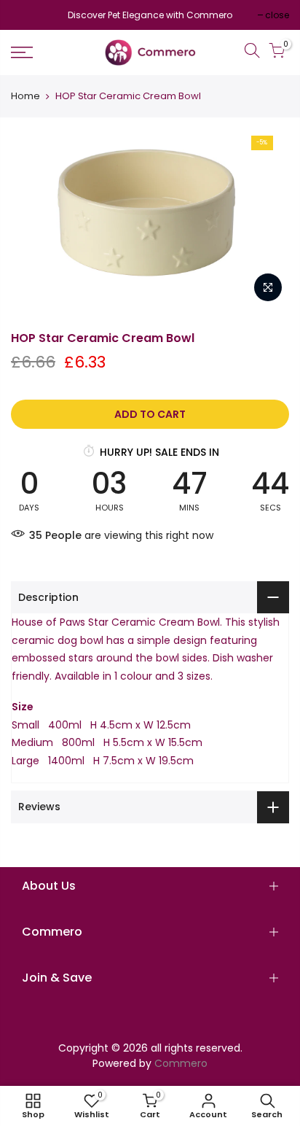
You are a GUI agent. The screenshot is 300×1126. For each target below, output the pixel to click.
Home (25, 96)
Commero (181, 1063)
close (30, 15)
